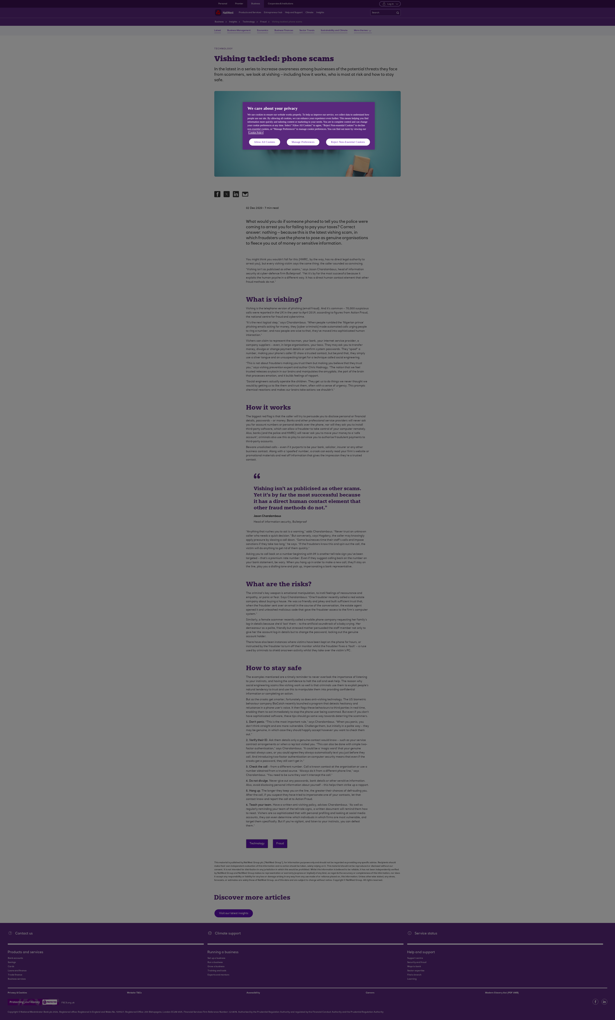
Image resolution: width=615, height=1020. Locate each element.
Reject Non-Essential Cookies (348, 142)
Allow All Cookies (264, 142)
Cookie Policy (256, 132)
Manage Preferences (303, 142)
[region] (309, 126)
